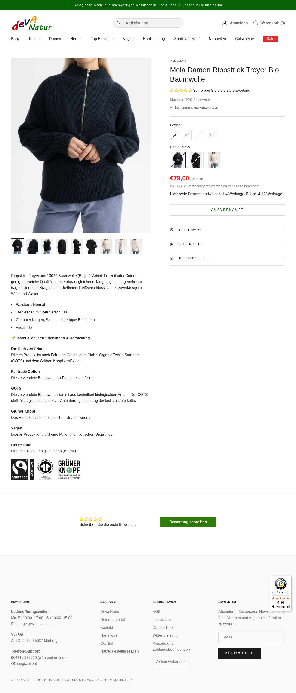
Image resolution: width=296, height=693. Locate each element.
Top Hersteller (102, 39)
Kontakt (106, 627)
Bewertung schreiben (188, 522)
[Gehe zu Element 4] (62, 246)
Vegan (128, 39)
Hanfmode (108, 635)
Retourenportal (112, 620)
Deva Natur (109, 612)
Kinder (34, 39)
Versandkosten (199, 186)
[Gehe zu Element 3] (47, 246)
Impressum (162, 620)
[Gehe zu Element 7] (106, 246)
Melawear (178, 60)
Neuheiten (217, 39)
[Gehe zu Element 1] (17, 246)
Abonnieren (239, 653)
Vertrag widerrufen (170, 661)
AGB (156, 612)
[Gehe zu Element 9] (136, 246)
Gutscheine (244, 39)
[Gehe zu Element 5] (76, 246)
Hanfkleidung (154, 39)
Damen (55, 39)
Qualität (106, 643)
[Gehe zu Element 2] (32, 246)
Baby (15, 39)
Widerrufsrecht (164, 635)
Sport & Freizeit (187, 39)
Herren (76, 39)
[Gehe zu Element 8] (121, 246)
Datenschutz (163, 627)
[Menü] (288, 578)
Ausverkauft (227, 210)
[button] (181, 90)
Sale (270, 39)
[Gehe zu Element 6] (91, 246)
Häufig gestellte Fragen (119, 651)
